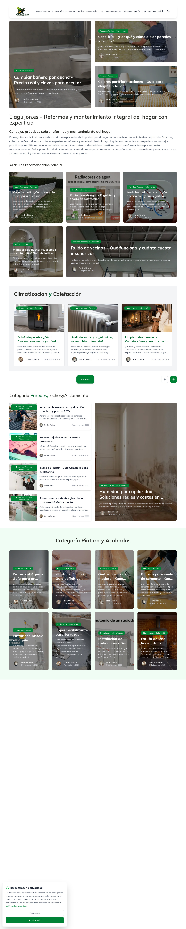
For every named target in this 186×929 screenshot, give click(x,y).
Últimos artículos (42, 11)
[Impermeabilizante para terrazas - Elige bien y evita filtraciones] (71, 641)
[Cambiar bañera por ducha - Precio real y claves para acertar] (50, 64)
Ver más (85, 379)
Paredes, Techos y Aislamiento (89, 11)
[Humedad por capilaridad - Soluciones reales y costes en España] (136, 462)
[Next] (173, 379)
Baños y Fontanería (131, 11)
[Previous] (164, 379)
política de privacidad (16, 906)
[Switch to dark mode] (168, 11)
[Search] (161, 11)
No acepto (35, 913)
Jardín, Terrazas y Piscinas (152, 11)
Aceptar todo (34, 920)
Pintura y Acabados (113, 11)
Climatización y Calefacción (63, 11)
